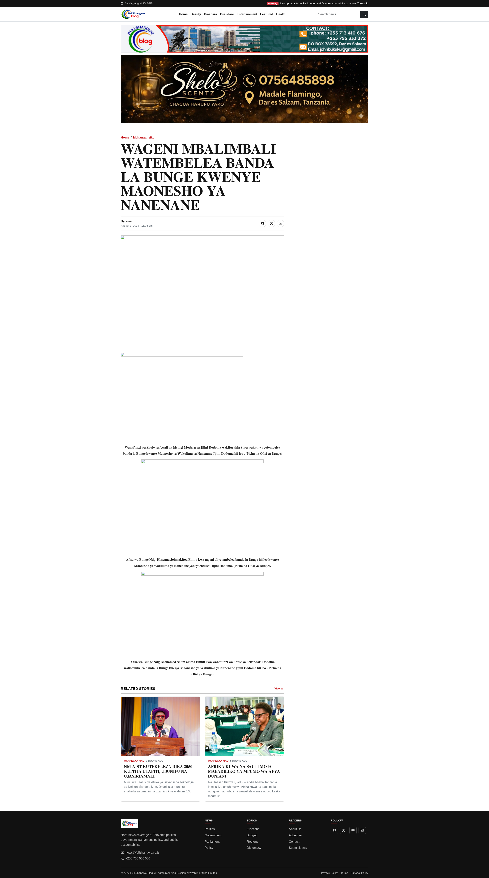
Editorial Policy (359, 872)
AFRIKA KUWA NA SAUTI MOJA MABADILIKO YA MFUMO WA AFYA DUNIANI (244, 771)
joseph (130, 221)
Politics (210, 829)
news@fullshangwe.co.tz (142, 852)
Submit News (298, 847)
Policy (209, 847)
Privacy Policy (329, 872)
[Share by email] (280, 223)
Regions (252, 841)
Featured (266, 14)
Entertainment (247, 14)
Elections (253, 829)
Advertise (295, 835)
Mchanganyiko (144, 137)
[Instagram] (362, 830)
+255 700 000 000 (137, 858)
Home (183, 14)
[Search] (364, 14)
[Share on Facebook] (262, 223)
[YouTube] (353, 830)
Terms (344, 872)
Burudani (227, 14)
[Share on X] (271, 223)
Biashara (210, 14)
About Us (295, 829)
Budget (252, 835)
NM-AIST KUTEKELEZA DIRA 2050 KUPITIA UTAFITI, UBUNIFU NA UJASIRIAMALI (158, 771)
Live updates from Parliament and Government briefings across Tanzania (324, 3)
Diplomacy (254, 847)
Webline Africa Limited (203, 872)
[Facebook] (334, 830)
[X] (343, 830)
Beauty (196, 14)
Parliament (212, 841)
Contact (294, 841)
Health (281, 14)
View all (279, 688)
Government (213, 835)
